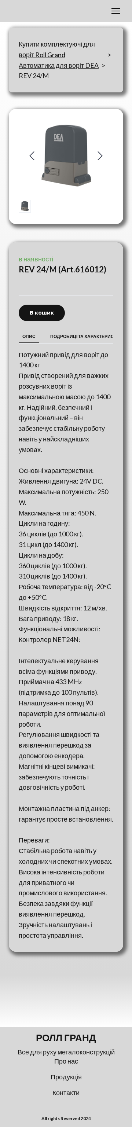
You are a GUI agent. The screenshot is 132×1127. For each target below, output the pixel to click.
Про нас (66, 1061)
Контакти (66, 1093)
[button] (42, 313)
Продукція (66, 1077)
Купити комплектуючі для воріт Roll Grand (57, 49)
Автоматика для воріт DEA (59, 65)
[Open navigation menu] (116, 11)
